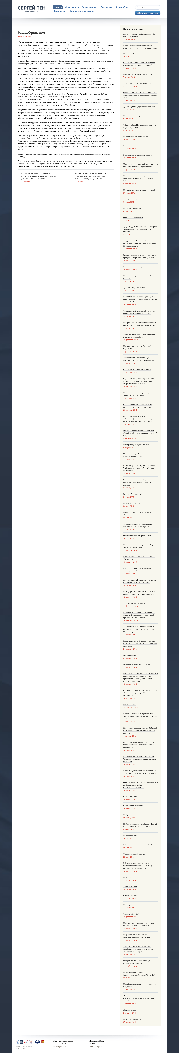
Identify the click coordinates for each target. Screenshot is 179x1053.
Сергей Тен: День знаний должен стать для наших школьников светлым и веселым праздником (140, 744)
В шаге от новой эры (131, 146)
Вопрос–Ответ (122, 7)
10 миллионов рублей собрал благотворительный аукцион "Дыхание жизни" (138, 998)
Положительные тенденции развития (138, 74)
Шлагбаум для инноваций (133, 267)
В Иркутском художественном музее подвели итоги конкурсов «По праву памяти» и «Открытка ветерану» (138, 865)
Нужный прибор (129, 704)
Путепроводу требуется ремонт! (136, 445)
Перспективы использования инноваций (139, 190)
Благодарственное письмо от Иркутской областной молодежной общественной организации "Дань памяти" (139, 615)
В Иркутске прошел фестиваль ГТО (137, 845)
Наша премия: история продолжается (138, 905)
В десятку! (127, 877)
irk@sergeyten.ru (59, 1046)
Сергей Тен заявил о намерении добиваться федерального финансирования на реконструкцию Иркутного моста (140, 418)
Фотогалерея (60, 11)
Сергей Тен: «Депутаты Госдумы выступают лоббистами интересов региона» (137, 482)
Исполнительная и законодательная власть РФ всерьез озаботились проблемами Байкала (140, 178)
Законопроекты (89, 7)
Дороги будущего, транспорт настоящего (139, 107)
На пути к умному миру (133, 208)
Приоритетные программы (134, 116)
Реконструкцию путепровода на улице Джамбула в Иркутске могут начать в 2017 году (140, 433)
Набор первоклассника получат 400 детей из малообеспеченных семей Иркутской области (140, 730)
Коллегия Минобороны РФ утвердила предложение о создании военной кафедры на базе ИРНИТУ (140, 299)
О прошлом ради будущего (134, 854)
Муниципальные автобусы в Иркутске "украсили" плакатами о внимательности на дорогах (139, 758)
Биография (106, 7)
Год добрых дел (129, 655)
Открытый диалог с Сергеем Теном (137, 536)
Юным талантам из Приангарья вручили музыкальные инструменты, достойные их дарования (38, 176)
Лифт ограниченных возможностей (137, 83)
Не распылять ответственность (135, 137)
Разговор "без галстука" (132, 494)
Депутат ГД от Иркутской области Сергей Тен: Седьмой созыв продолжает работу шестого (140, 229)
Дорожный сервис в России (134, 288)
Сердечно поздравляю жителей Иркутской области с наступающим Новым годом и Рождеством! (140, 692)
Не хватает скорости (131, 503)
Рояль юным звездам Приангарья (136, 664)
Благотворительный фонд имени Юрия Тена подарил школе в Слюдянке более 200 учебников (140, 716)
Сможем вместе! (130, 896)
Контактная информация (82, 11)
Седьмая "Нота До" (131, 914)
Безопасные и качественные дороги (137, 155)
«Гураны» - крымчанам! (133, 1019)
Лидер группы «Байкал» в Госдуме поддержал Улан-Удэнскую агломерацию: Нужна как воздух (139, 243)
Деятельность (72, 7)
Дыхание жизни (129, 1010)
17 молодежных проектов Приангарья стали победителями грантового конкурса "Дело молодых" (140, 629)
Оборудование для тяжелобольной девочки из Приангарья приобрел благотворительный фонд (140, 784)
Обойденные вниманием (133, 217)
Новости (58, 7)
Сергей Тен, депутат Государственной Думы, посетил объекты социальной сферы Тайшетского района (138, 381)
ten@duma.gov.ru (96, 1046)
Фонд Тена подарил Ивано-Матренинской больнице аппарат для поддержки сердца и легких (140, 95)
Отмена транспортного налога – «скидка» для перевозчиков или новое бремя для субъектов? (90, 176)
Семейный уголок (130, 797)
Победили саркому (130, 815)
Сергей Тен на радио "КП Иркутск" (137, 369)
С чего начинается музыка (133, 806)
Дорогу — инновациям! (132, 199)
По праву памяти (130, 836)
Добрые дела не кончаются (134, 603)
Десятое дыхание (130, 886)
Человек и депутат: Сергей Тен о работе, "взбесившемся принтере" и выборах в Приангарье (139, 468)
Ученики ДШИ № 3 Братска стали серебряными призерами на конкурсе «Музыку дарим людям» (138, 949)
